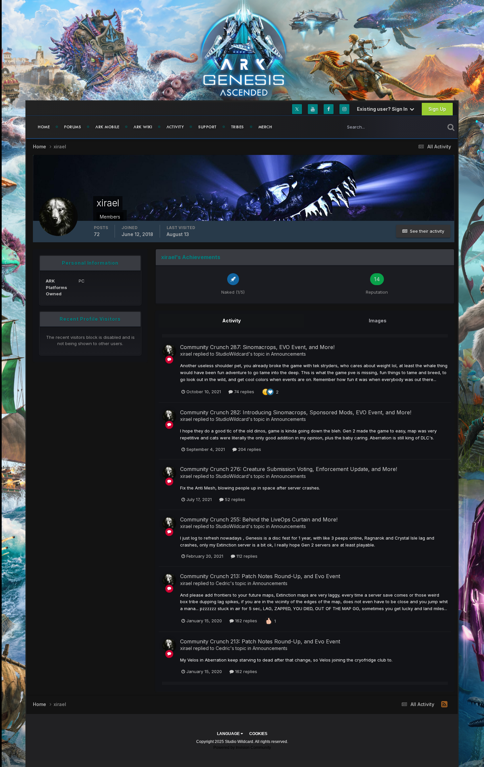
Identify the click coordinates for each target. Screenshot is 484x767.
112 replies (246, 556)
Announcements (288, 354)
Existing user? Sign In (383, 109)
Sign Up (437, 109)
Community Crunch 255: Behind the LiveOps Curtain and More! (258, 519)
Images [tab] (378, 320)
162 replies (245, 620)
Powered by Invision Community (242, 747)
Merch (265, 127)
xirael (186, 354)
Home (44, 127)
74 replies (243, 391)
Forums (72, 127)
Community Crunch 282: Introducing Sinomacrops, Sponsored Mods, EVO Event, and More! (295, 412)
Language (229, 733)
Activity (175, 127)
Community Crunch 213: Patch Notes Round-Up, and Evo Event (260, 576)
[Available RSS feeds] (444, 704)
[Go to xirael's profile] (169, 351)
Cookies (258, 733)
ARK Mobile (107, 127)
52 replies (234, 499)
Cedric (223, 583)
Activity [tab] (231, 320)
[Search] (451, 127)
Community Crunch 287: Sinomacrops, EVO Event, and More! (257, 347)
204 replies (249, 449)
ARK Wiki (143, 127)
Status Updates (421, 126)
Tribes (237, 127)
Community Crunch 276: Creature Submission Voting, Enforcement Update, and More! (288, 469)
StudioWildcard (232, 354)
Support (207, 127)
